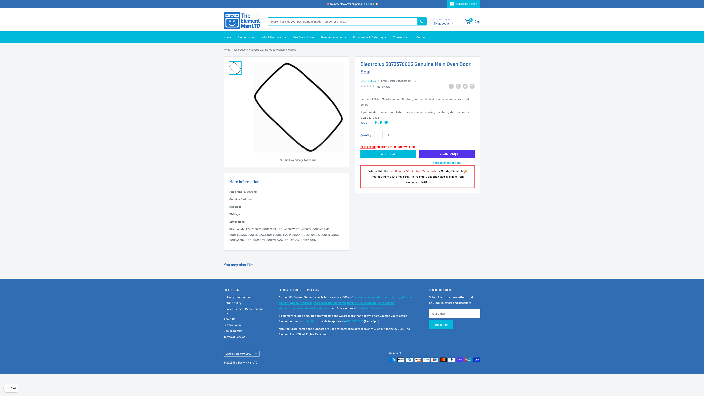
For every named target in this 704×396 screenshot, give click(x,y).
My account (442, 23)
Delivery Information (237, 297)
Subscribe (441, 324)
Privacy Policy (232, 325)
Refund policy (232, 303)
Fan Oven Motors (304, 37)
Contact (421, 37)
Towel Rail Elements (369, 308)
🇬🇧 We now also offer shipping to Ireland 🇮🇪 (352, 4)
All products (241, 49)
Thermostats (401, 37)
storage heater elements (330, 302)
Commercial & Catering (368, 37)
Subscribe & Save (466, 4)
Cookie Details (233, 330)
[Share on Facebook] (451, 86)
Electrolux (368, 80)
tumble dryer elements (362, 302)
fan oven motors (388, 297)
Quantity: (366, 135)
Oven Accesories (332, 37)
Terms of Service (234, 336)
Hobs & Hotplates (272, 37)
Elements (244, 37)
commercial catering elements (311, 308)
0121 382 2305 (355, 321)
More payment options (446, 162)
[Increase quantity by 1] (398, 135)
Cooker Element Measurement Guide (243, 311)
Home (227, 37)
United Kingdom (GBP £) (238, 353)
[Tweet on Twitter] (465, 86)
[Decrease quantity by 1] (378, 135)
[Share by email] (472, 86)
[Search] (422, 21)
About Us (229, 318)
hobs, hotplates (302, 302)
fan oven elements (365, 297)
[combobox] (342, 21)
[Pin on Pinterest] (458, 86)
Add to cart (388, 154)
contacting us (311, 321)
